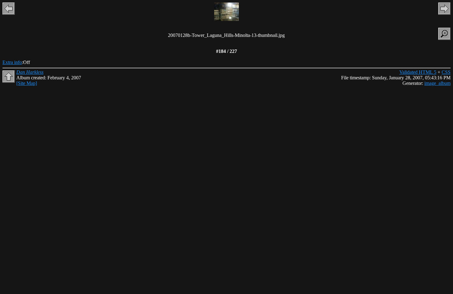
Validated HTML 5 (417, 72)
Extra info (12, 62)
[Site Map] (26, 83)
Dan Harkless (29, 72)
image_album (437, 83)
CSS (446, 72)
